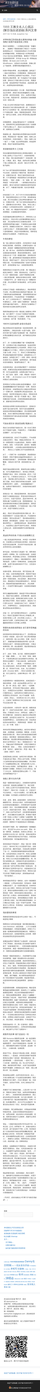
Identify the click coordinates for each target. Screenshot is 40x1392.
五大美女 (7, 1269)
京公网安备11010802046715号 (21, 1388)
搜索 (5, 1211)
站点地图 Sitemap (10, 1236)
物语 (25, 1279)
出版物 (20, 1268)
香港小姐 (7, 1287)
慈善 (34, 1271)
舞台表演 (25, 1281)
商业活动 (14, 1271)
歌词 (21, 1274)
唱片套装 (10, 1271)
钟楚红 (25, 1284)
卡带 (33, 1269)
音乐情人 (31, 1284)
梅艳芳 (16, 1274)
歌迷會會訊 (27, 1274)
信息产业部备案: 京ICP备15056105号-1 (18, 1373)
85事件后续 (6, 1262)
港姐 (31, 1275)
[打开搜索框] (37, 10)
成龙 (5, 1274)
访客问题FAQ (10, 1245)
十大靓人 (26, 1269)
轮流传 (33, 1281)
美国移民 (12, 1281)
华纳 (30, 1269)
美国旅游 (8, 1281)
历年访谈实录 (11, 19)
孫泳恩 (28, 1271)
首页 (4, 19)
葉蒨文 (29, 1281)
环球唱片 (29, 1278)
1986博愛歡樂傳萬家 (17, 1262)
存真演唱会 (23, 1271)
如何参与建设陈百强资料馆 (15, 1248)
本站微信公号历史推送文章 (14, 1228)
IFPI (13, 1265)
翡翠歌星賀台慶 (19, 1281)
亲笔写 (14, 1268)
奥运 (18, 1271)
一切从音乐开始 (21, 1265)
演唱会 (9, 1278)
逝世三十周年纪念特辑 (15, 1284)
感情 (31, 1271)
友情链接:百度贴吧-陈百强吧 (14, 1233)
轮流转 (5, 1284)
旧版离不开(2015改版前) (13, 1231)
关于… (6, 1239)
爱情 (22, 1278)
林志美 (8, 1274)
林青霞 (12, 1275)
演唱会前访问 (17, 1278)
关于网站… (9, 1242)
